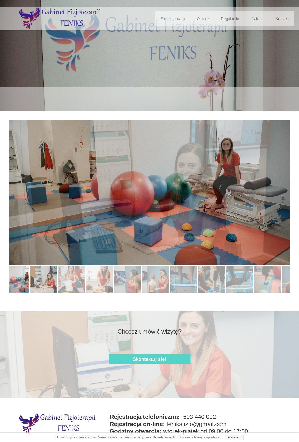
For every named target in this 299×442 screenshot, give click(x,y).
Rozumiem (234, 437)
